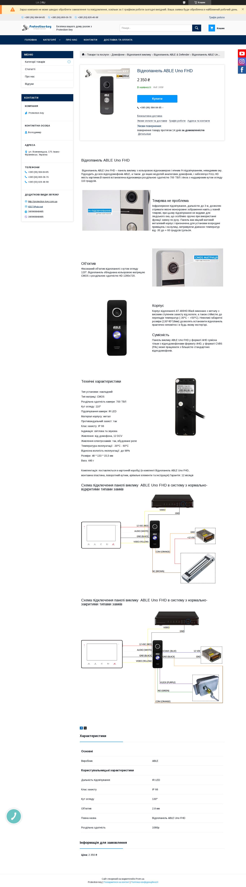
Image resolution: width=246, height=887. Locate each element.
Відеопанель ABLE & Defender (171, 54)
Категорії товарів (35, 61)
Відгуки (29, 83)
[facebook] (81, 728)
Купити (157, 98)
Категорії (49, 39)
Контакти (90, 39)
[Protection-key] (36, 30)
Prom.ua (140, 879)
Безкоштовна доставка (149, 116)
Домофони (117, 54)
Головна (31, 39)
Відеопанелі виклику (139, 54)
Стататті (30, 69)
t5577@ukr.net (35, 206)
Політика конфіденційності (144, 882)
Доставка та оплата (118, 39)
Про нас (71, 39)
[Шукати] (196, 28)
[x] (85, 728)
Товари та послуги (98, 54)
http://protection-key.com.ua (42, 201)
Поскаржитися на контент (116, 882)
